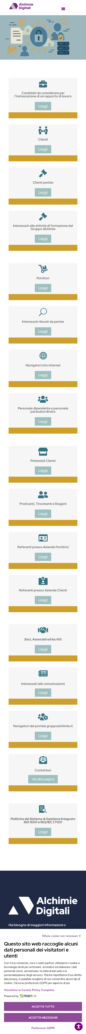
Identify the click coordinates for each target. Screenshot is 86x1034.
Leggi (43, 106)
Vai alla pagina (43, 779)
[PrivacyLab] (27, 996)
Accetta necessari (43, 1017)
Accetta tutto (43, 1006)
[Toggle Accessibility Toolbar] (78, 1026)
